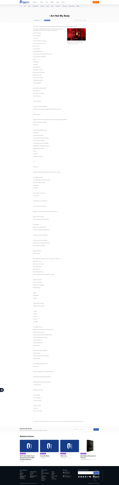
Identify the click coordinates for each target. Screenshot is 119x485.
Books (21, 474)
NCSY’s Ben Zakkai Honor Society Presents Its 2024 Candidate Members (27, 457)
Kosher (41, 2)
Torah (47, 2)
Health (29, 6)
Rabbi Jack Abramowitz (85, 459)
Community (64, 6)
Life (42, 474)
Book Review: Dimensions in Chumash (88, 457)
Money (47, 6)
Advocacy (22, 473)
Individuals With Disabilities (23, 477)
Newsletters (43, 479)
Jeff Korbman (43, 457)
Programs (35, 2)
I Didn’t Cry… (63, 456)
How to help (54, 479)
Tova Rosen (36, 20)
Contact (42, 477)
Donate (95, 2)
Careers (42, 480)
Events (57, 2)
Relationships (35, 6)
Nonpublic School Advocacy (33, 477)
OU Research (22, 478)
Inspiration (58, 6)
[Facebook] (78, 20)
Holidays (52, 2)
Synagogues (43, 476)
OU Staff (22, 461)
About (62, 2)
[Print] (85, 20)
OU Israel (32, 473)
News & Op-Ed (71, 6)
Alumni (31, 474)
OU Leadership (54, 476)
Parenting (42, 6)
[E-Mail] (80, 20)
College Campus (33, 471)
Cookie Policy (96, 483)
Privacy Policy (90, 483)
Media (53, 477)
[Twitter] (76, 20)
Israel (52, 6)
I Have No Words (45, 456)
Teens (21, 471)
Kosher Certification (45, 473)
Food (25, 6)
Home (42, 471)
